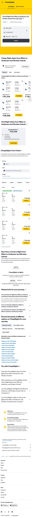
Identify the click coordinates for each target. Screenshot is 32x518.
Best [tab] (10, 72)
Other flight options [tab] (19, 328)
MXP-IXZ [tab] (16, 267)
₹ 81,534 (19, 18)
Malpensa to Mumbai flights (8, 353)
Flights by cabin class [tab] (7, 328)
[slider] (30, 178)
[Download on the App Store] (14, 505)
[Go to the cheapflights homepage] (10, 2)
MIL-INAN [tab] (12, 280)
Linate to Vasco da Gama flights (9, 362)
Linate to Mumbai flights (7, 355)
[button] (2, 2)
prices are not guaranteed (7, 440)
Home (2, 456)
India (6, 456)
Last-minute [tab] (17, 72)
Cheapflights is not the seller (9, 445)
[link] (13, 143)
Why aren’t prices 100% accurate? (10, 450)
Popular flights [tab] (5, 332)
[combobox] (17, 164)
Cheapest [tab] (4, 72)
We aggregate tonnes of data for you (11, 447)
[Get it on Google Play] (5, 505)
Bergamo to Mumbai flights (8, 358)
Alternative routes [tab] (6, 325)
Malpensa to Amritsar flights (8, 347)
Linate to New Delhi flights (8, 345)
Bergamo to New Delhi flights (9, 343)
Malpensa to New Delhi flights (9, 341)
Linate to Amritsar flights (7, 351)
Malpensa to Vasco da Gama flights (10, 360)
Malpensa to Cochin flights (8, 349)
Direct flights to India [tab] (18, 325)
